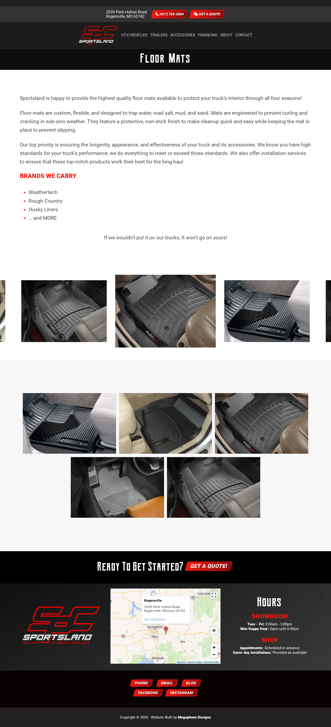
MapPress (182, 662)
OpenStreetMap (211, 662)
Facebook (148, 693)
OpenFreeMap (195, 662)
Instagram (182, 693)
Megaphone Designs (194, 717)
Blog (191, 683)
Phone (141, 683)
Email (167, 683)
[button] (166, 630)
